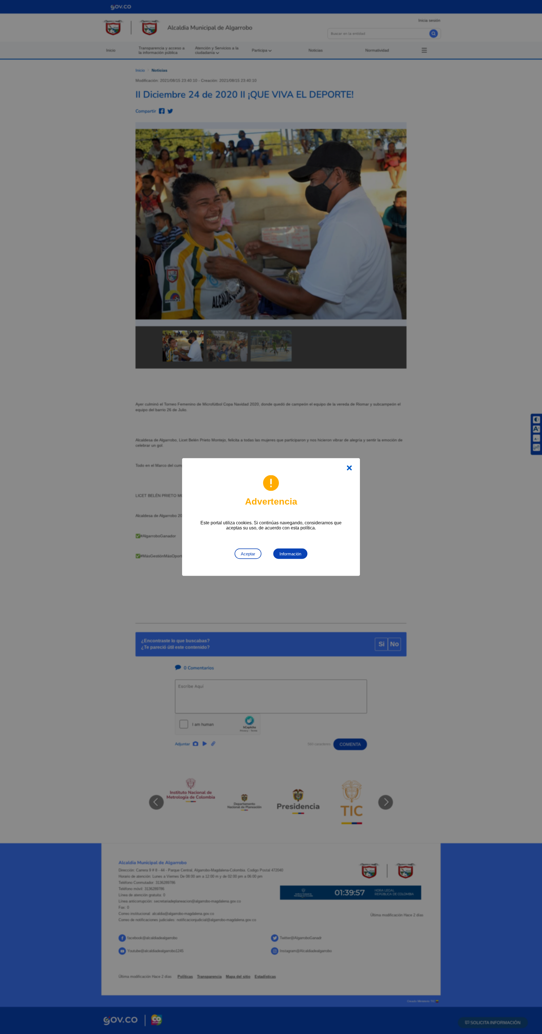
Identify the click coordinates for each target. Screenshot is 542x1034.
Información (290, 553)
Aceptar (248, 553)
